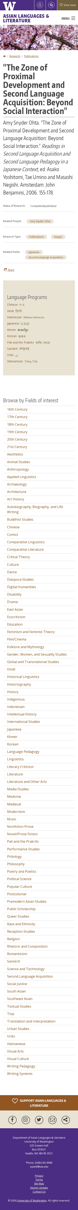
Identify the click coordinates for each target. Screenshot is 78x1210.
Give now (70, 5)
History (13, 692)
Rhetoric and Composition (27, 946)
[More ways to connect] (66, 1120)
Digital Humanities (21, 587)
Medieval (14, 804)
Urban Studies (18, 1028)
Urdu (10, 355)
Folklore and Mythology (25, 647)
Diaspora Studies (20, 579)
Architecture (16, 491)
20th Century (17, 439)
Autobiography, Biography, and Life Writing (35, 509)
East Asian (15, 609)
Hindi (10, 311)
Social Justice (17, 984)
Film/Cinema (16, 639)
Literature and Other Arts (27, 781)
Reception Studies (21, 931)
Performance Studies (23, 849)
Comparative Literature (25, 549)
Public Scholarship (21, 909)
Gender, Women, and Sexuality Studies (37, 654)
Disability (14, 594)
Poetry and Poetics (21, 871)
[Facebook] (13, 1120)
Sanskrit (12, 349)
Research (14, 56)
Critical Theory (18, 557)
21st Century (17, 447)
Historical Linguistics (23, 676)
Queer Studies (18, 916)
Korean (12, 336)
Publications (31, 56)
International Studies (23, 721)
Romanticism (17, 954)
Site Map (39, 1183)
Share (10, 270)
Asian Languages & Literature (26, 18)
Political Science (19, 879)
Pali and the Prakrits (20, 342)
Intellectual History (22, 714)
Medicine (14, 796)
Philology (14, 856)
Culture (13, 564)
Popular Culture (19, 886)
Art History (15, 499)
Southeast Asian (19, 998)
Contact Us (39, 1191)
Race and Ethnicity (21, 924)
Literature (15, 774)
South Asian (16, 991)
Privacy (39, 1176)
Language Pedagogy (23, 751)
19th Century (17, 432)
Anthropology (18, 469)
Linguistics (15, 759)
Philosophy (16, 864)
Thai (10, 1014)
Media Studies (18, 789)
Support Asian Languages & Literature (42, 1103)
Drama (12, 602)
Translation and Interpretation (31, 1021)
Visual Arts (15, 1051)
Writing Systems (19, 1073)
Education (14, 624)
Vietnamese (15, 361)
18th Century (17, 424)
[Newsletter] (53, 1120)
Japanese (33, 252)
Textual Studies (19, 1006)
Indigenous (16, 699)
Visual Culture (18, 1058)
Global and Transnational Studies (33, 662)
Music (11, 819)
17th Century (17, 417)
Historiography (19, 684)
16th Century (17, 409)
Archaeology (17, 484)
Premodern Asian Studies (26, 901)
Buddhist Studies (20, 519)
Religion (13, 939)
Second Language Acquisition (45, 257)
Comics (12, 534)
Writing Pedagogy (21, 1066)
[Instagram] (27, 1120)
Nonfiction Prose (20, 826)
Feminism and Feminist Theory (31, 632)
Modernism (16, 811)
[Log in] (40, 5)
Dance (12, 572)
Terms (39, 1179)
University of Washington (32, 1200)
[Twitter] (40, 1120)
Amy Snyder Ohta (40, 221)
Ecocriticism (16, 617)
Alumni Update (39, 1188)
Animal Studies (18, 462)
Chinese (12, 304)
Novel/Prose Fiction (22, 834)
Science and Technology (26, 969)
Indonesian (14, 317)
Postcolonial (16, 894)
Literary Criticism (20, 766)
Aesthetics (15, 454)
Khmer (11, 330)
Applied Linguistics (21, 477)
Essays (58, 237)
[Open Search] (51, 5)
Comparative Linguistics (26, 542)
